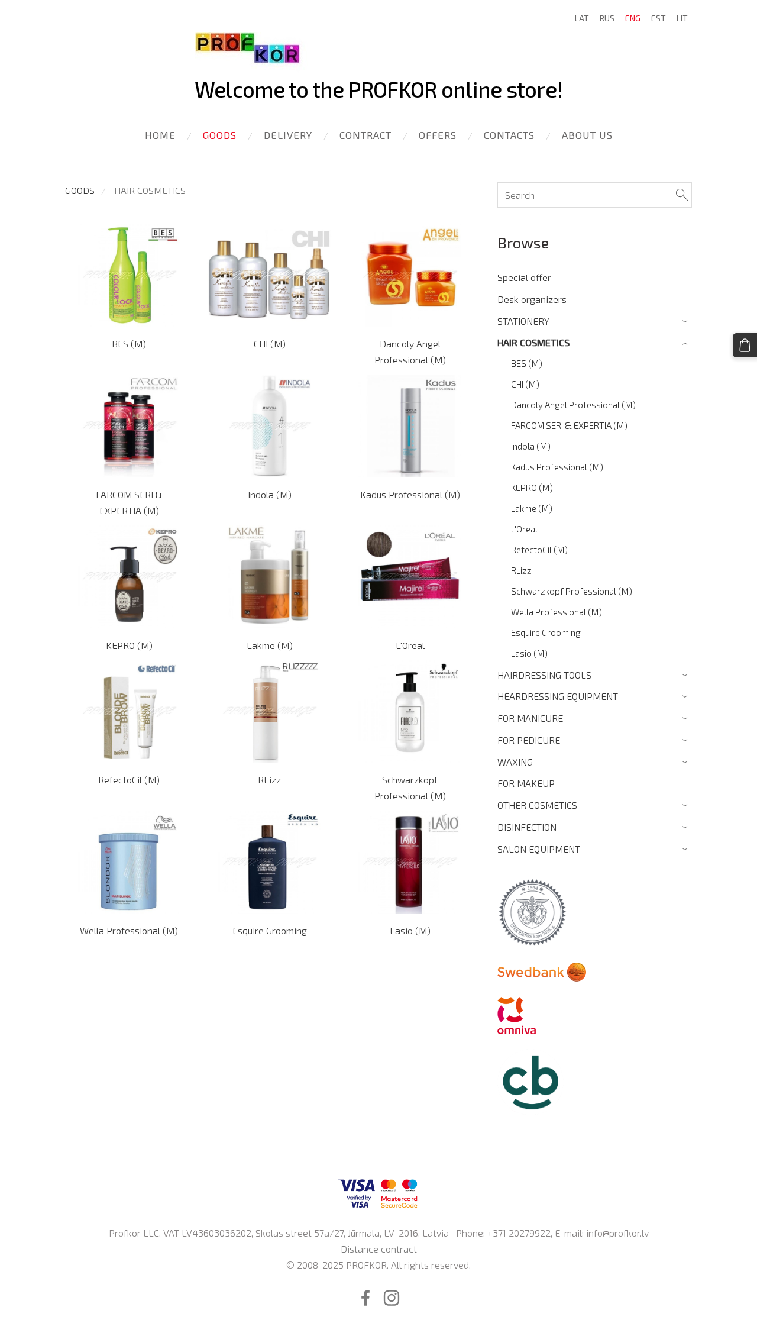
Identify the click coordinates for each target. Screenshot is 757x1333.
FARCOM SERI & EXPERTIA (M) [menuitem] (569, 425)
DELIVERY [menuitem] (288, 135)
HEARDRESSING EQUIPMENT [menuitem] (557, 696)
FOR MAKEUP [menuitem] (526, 783)
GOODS (80, 190)
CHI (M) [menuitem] (525, 384)
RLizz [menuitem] (521, 570)
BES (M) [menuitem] (526, 363)
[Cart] (745, 345)
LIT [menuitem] (682, 18)
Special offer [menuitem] (524, 277)
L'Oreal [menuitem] (524, 529)
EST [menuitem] (658, 18)
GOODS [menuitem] (220, 135)
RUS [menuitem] (607, 18)
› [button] (686, 321)
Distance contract (379, 1248)
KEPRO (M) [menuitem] (532, 487)
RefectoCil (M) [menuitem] (539, 549)
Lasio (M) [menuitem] (529, 653)
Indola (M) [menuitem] (531, 446)
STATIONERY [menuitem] (523, 321)
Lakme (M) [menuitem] (531, 508)
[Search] (681, 195)
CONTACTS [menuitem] (509, 135)
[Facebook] (365, 1297)
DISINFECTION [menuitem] (527, 826)
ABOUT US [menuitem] (587, 135)
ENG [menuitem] (632, 18)
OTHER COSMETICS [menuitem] (537, 805)
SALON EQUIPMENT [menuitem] (538, 848)
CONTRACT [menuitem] (365, 135)
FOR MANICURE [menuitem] (530, 718)
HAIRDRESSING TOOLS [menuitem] (544, 674)
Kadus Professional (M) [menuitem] (557, 466)
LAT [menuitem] (582, 18)
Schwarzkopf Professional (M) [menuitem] (571, 591)
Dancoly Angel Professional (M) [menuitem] (573, 404)
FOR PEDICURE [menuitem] (528, 739)
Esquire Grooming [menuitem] (546, 632)
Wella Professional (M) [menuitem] (556, 611)
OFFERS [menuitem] (438, 135)
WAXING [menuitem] (515, 761)
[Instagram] (391, 1297)
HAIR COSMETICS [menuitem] (533, 342)
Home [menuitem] (160, 135)
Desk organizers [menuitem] (532, 299)
